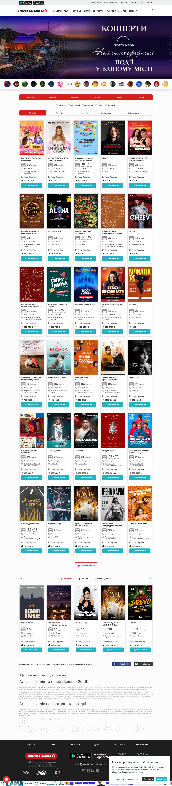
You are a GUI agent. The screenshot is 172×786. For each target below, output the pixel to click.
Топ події (32, 113)
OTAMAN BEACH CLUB (58, 171)
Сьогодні (59, 113)
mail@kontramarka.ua (90, 764)
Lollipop (121, 11)
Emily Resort (55, 244)
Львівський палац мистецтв (84, 172)
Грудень (97, 97)
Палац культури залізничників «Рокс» (85, 391)
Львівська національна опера (32, 245)
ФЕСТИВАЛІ (97, 11)
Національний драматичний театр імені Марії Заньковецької (113, 464)
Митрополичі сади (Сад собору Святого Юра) (32, 391)
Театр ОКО (135, 391)
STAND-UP (76, 11)
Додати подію (96, 2)
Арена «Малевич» (138, 244)
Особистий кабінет (110, 2)
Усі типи (62, 105)
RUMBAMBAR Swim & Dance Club (31, 172)
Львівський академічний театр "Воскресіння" (32, 464)
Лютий (141, 97)
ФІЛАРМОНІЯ (109, 11)
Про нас (122, 754)
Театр (100, 105)
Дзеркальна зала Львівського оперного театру (112, 391)
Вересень (30, 97)
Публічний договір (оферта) (41, 765)
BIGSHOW (132, 11)
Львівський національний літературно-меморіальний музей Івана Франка (114, 245)
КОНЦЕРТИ (56, 11)
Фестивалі (75, 105)
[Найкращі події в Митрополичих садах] (86, 47)
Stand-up (112, 105)
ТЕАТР (66, 11)
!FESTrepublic (82, 244)
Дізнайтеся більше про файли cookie (127, 772)
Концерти (88, 105)
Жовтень (52, 97)
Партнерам (142, 754)
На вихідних (86, 113)
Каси (141, 2)
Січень (119, 97)
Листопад (75, 97)
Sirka (106, 171)
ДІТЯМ (86, 11)
